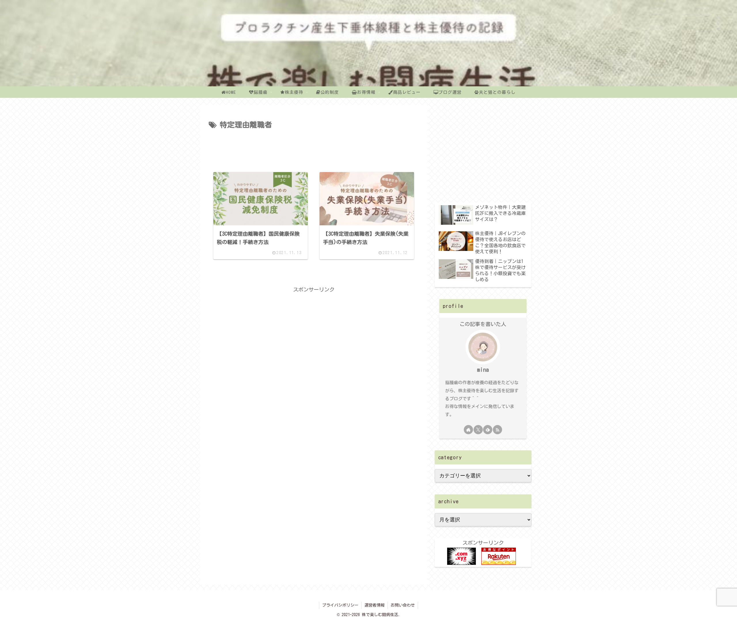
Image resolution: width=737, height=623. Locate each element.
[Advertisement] (314, 147)
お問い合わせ (403, 605)
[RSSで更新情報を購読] (497, 429)
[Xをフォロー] (478, 429)
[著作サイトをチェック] (468, 429)
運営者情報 (374, 605)
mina (483, 369)
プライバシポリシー (340, 605)
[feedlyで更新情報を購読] (487, 429)
